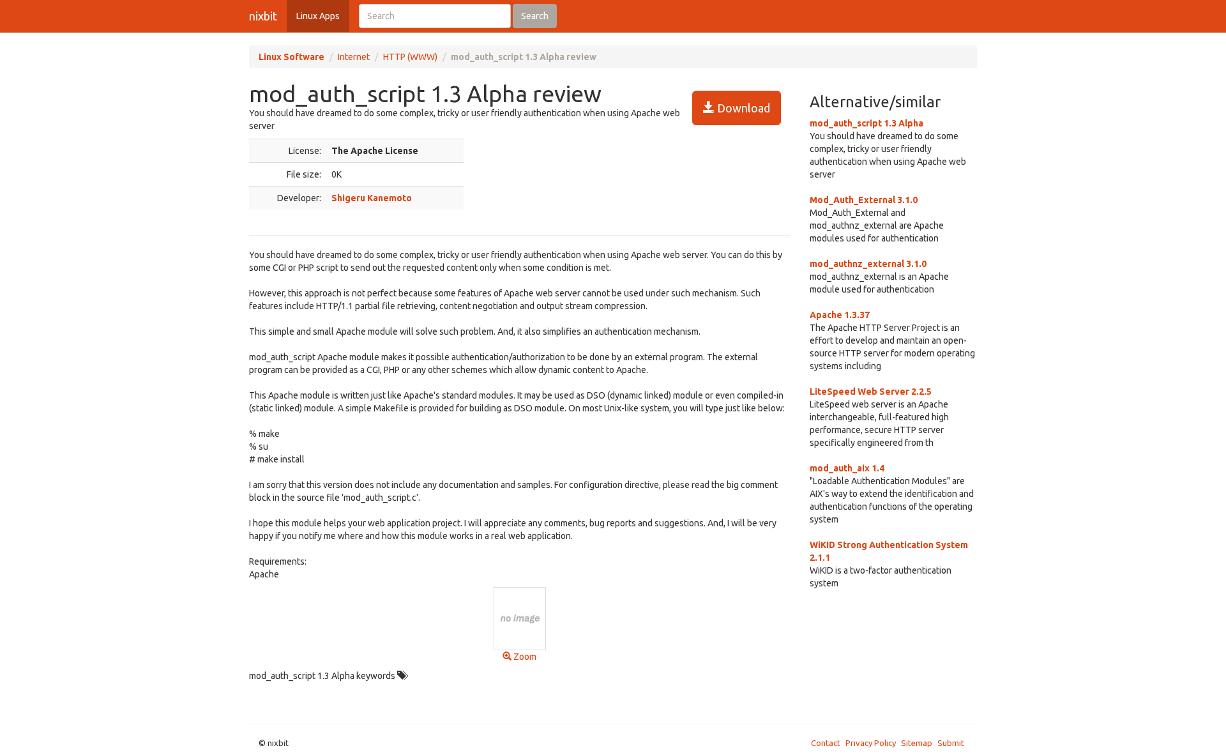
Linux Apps (318, 16)
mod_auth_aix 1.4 (847, 468)
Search (535, 16)
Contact (825, 742)
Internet (354, 57)
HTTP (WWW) (410, 57)
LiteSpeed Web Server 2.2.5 (871, 391)
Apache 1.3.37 (840, 315)
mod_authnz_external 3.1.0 (868, 264)
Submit (950, 742)
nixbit (263, 16)
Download (742, 108)
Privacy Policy (870, 742)
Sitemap (916, 742)
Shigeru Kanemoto (371, 198)
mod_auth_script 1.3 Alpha (866, 123)
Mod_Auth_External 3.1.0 (864, 200)
